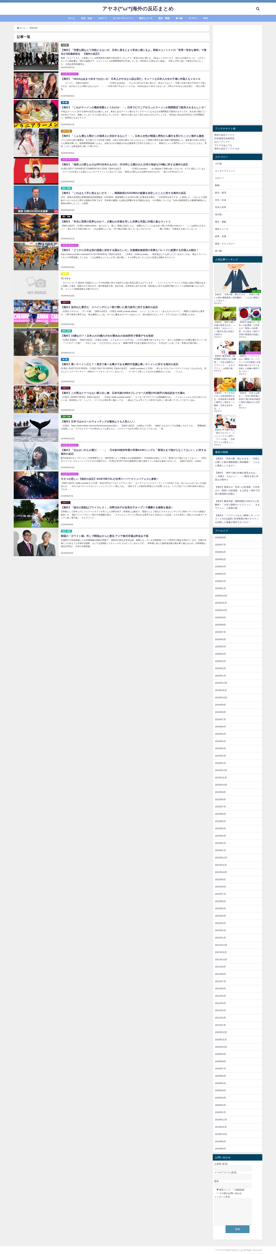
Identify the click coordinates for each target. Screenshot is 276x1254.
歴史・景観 (164, 18)
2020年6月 (220, 1076)
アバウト (192, 18)
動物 (217, 185)
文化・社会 (86, 18)
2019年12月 (221, 1119)
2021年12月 (221, 945)
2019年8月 (220, 1148)
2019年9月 (220, 1141)
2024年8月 (220, 712)
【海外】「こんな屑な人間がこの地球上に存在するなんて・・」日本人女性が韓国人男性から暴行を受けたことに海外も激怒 (132, 136)
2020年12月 (221, 1032)
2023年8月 (220, 799)
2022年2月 (220, 930)
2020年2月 (220, 1105)
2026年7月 (220, 545)
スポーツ (102, 18)
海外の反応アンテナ (224, 135)
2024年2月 (220, 756)
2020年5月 (220, 1083)
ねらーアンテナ (222, 142)
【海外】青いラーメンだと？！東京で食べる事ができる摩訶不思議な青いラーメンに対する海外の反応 (119, 364)
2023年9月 (220, 792)
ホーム (71, 18)
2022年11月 (221, 865)
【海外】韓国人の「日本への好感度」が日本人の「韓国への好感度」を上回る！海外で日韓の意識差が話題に (237, 490)
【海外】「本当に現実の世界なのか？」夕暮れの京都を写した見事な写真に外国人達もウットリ (116, 221)
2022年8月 (220, 887)
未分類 (64, 273)
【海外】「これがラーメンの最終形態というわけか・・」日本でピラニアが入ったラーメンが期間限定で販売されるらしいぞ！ (134, 107)
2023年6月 (220, 814)
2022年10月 (221, 872)
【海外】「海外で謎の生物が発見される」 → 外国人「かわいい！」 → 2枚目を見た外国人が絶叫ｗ (236, 476)
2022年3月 (220, 923)
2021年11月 (221, 952)
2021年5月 (220, 996)
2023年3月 (220, 836)
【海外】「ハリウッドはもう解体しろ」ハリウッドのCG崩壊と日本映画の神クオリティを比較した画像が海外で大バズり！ (237, 518)
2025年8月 (220, 625)
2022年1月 (220, 938)
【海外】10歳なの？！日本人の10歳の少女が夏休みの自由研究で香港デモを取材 (107, 335)
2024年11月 (221, 690)
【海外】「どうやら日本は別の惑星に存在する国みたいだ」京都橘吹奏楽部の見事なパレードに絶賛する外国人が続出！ (130, 250)
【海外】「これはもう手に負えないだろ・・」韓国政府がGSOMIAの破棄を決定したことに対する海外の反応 (123, 193)
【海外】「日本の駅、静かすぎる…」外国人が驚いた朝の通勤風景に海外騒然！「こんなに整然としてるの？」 (237, 462)
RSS (205, 18)
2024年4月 (220, 741)
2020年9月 (220, 1054)
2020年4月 (220, 1090)
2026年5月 (220, 559)
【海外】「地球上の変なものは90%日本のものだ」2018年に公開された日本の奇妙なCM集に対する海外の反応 (124, 164)
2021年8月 (220, 974)
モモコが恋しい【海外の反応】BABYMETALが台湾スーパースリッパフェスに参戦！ (110, 479)
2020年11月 (221, 1039)
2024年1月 (220, 763)
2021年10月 (221, 959)
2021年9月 (220, 967)
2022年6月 (220, 901)
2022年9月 (220, 879)
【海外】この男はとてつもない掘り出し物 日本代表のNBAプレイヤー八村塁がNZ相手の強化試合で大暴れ (124, 393)
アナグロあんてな (223, 145)
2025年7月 (220, 632)
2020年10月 (221, 1047)
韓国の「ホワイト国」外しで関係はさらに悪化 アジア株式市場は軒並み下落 (104, 536)
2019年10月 (221, 1134)
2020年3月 (220, 1098)
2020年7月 (220, 1068)
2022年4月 (220, 916)
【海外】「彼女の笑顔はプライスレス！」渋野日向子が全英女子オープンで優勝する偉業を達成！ (117, 507)
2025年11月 (221, 603)
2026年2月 (220, 581)
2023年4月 (220, 828)
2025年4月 (220, 654)
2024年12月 (221, 683)
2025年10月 (221, 610)
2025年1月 (220, 676)
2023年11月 (221, 777)
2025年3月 (220, 661)
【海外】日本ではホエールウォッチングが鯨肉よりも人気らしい (98, 421)
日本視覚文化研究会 (224, 138)
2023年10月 (221, 785)
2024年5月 (220, 734)
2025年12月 (221, 596)
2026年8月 (220, 537)
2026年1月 (220, 588)
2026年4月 (220, 566)
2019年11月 (221, 1127)
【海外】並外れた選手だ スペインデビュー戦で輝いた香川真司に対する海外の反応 (109, 307)
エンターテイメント (123, 18)
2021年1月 (220, 1025)
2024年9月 (220, 705)
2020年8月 (220, 1061)
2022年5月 (220, 908)
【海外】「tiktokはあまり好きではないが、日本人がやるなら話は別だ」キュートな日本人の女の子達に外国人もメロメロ (130, 78)
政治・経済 (66, 188)
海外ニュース (146, 18)
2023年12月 (221, 770)
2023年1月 (220, 850)
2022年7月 (220, 894)
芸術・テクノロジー (225, 244)
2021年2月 (220, 1018)
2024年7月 (220, 719)
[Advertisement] (237, 74)
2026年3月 (220, 574)
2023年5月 (220, 821)
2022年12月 (221, 858)
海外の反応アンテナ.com (226, 148)
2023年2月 (220, 843)
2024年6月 (220, 726)
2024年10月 (221, 697)
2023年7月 (220, 806)
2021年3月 (220, 1010)
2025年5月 (220, 646)
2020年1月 (220, 1112)
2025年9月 (220, 617)
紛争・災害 (220, 236)
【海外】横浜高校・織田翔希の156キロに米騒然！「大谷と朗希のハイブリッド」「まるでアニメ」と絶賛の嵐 (237, 504)
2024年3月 (220, 748)
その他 (64, 45)
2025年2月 (220, 668)
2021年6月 (220, 988)
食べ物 (179, 18)
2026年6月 (220, 552)
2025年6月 (220, 639)
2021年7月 (220, 981)
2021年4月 (220, 1003)
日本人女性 (66, 131)
